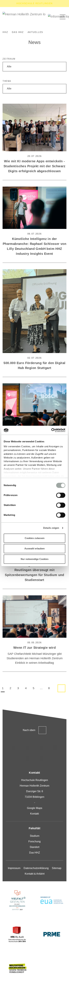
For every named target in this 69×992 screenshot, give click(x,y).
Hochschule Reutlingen (34, 3)
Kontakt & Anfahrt (34, 873)
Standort (34, 847)
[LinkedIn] (41, 747)
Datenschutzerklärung (36, 868)
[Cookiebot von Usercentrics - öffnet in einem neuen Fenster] (51, 430)
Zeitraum (9, 59)
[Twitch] (55, 747)
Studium (34, 835)
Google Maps (34, 808)
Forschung (34, 841)
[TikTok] (27, 747)
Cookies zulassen (34, 538)
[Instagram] (13, 747)
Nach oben (29, 730)
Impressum (14, 868)
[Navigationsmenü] (62, 17)
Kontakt (34, 813)
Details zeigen (51, 528)
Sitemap (56, 868)
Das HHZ (34, 852)
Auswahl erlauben (34, 548)
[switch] (60, 495)
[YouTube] (27, 758)
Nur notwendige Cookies (34, 559)
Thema (7, 81)
